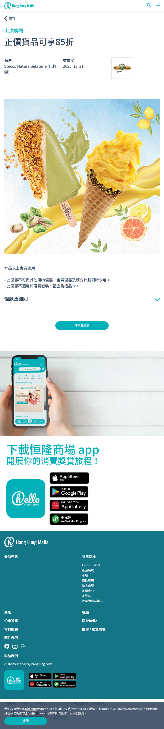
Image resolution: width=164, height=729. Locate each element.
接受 (25, 721)
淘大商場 (88, 585)
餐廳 (85, 612)
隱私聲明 (31, 709)
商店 (7, 612)
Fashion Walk (91, 565)
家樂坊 (86, 596)
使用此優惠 (82, 325)
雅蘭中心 (88, 590)
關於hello (89, 620)
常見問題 (11, 629)
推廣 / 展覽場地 (93, 629)
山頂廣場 (88, 570)
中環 (85, 575)
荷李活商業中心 (92, 601)
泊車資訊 (11, 620)
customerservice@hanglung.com (28, 664)
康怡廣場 (88, 580)
